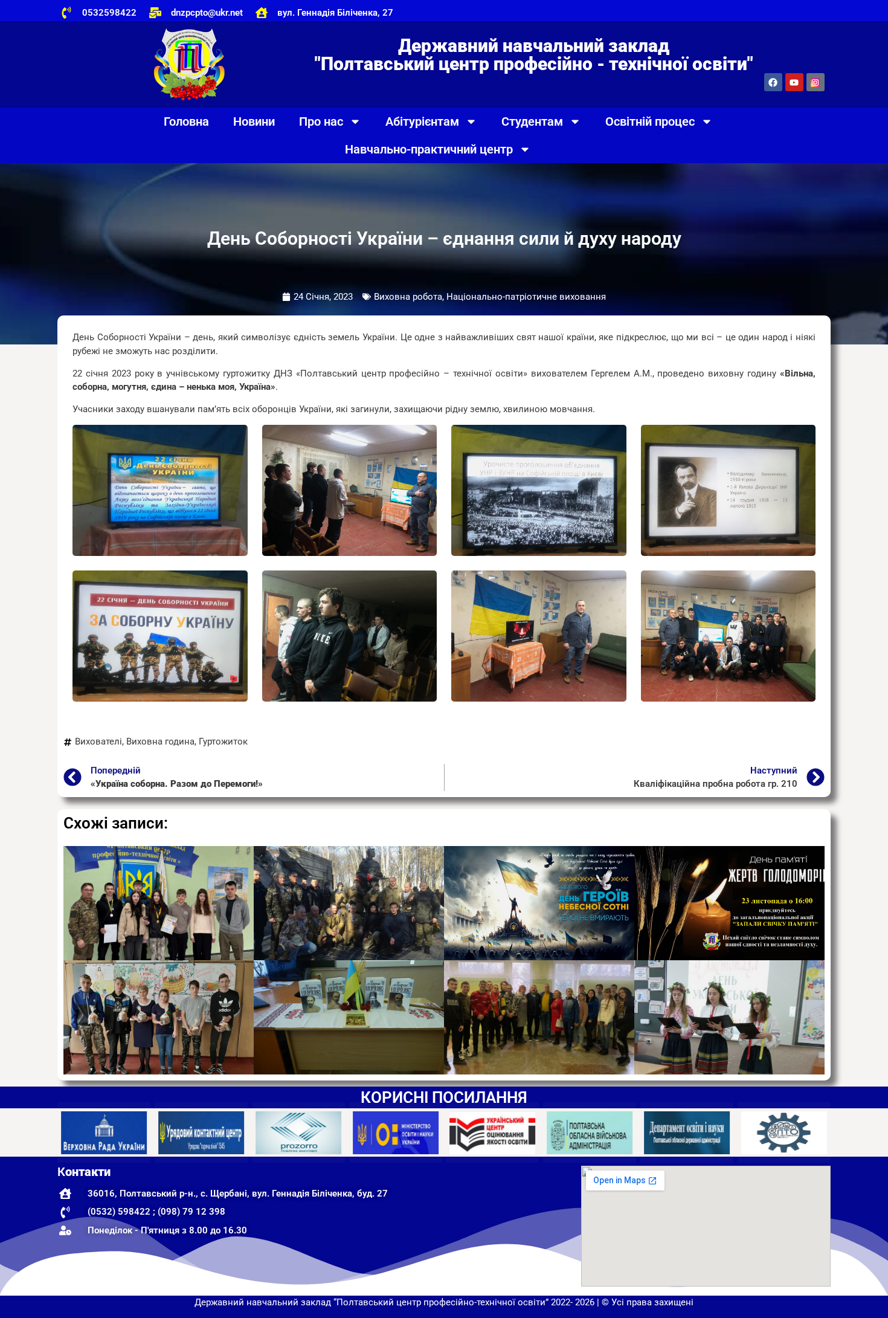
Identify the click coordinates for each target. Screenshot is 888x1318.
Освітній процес (650, 121)
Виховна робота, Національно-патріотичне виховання (490, 296)
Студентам (532, 121)
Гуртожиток (223, 741)
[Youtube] (794, 82)
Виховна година (160, 741)
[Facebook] (773, 82)
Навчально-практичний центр (429, 149)
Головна (186, 121)
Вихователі (98, 741)
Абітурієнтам (422, 121)
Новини (254, 121)
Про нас (321, 121)
